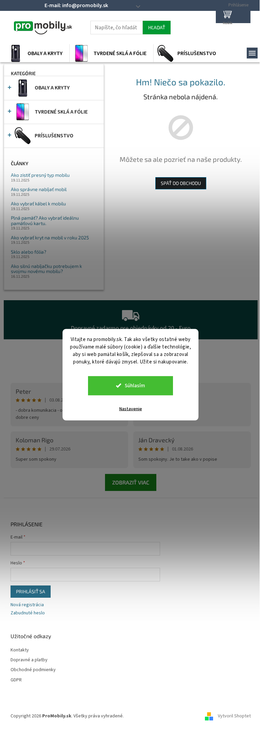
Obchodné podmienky (33, 670)
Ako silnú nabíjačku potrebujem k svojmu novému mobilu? (46, 268)
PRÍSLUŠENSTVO (54, 135)
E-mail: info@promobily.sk (76, 5)
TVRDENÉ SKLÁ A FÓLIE (61, 112)
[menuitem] (36, 53)
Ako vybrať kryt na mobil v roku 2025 (50, 237)
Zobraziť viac (130, 482)
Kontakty (20, 650)
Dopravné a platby (29, 660)
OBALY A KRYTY (52, 87)
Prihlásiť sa (30, 591)
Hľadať (156, 27)
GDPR (16, 680)
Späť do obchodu (181, 183)
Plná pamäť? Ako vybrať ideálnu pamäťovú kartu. (45, 220)
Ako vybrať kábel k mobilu (38, 203)
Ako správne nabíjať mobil (39, 189)
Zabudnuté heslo (28, 613)
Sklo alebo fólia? (28, 251)
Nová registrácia (27, 605)
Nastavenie (130, 408)
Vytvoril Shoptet (234, 716)
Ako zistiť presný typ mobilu (40, 174)
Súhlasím (135, 385)
